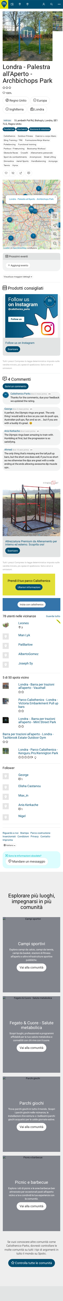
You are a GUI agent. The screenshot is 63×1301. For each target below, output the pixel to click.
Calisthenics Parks (20, 393)
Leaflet (6, 247)
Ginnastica (9, 161)
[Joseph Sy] (10, 665)
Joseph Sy (25, 663)
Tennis (7, 165)
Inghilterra (16, 109)
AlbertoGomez (28, 654)
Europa (41, 100)
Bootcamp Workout (36, 148)
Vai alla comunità (31, 967)
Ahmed (8, 449)
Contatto (45, 836)
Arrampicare (35, 157)
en (31, 409)
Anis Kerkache (12, 431)
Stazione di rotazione (40, 129)
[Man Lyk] (10, 636)
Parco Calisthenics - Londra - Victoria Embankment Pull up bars (38, 703)
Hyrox (15, 165)
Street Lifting (50, 157)
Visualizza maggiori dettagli (17, 276)
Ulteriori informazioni (29, 587)
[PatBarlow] (10, 646)
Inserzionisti (9, 836)
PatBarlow (25, 644)
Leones (23, 623)
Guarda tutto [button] (53, 616)
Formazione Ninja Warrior (37, 140)
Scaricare (13, 349)
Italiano (10, 845)
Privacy (35, 836)
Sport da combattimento (15, 157)
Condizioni (23, 836)
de (49, 394)
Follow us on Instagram (19, 343)
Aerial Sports (22, 161)
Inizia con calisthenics (31, 604)
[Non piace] (12, 173)
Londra (39, 109)
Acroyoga (53, 161)
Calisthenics (9, 136)
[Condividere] (20, 173)
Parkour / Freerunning (14, 148)
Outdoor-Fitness (25, 136)
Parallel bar (9, 129)
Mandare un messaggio (28, 861)
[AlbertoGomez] (10, 655)
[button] (55, 234)
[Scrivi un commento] (28, 173)
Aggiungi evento (19, 265)
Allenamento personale (41, 153)
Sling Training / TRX (13, 140)
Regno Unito (17, 100)
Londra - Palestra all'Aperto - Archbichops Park (31, 198)
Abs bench (22, 129)
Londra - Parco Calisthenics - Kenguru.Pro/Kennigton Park (38, 751)
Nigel (22, 816)
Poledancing (10, 144)
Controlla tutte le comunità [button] (33, 1263)
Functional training (27, 144)
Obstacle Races (11, 153)
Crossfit (24, 153)
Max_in (23, 795)
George (8, 408)
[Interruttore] (55, 215)
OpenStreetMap (19, 247)
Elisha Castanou (29, 786)
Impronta (8, 840)
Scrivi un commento (15, 386)
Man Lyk (24, 635)
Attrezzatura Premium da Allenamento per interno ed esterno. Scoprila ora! (31, 543)
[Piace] (6, 173)
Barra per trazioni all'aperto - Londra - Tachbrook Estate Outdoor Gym (28, 735)
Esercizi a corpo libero (46, 136)
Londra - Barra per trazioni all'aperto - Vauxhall (36, 686)
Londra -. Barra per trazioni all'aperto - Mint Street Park (37, 720)
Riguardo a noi (10, 833)
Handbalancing (38, 161)
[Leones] (10, 624)
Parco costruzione (40, 833)
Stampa (24, 833)
